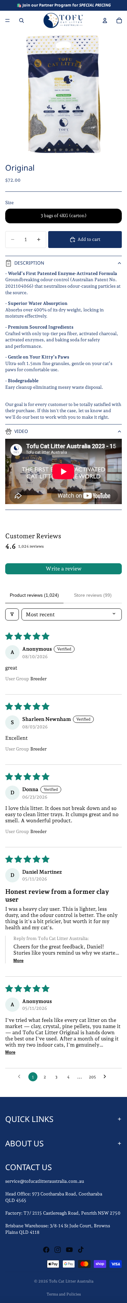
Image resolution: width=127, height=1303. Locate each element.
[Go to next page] (106, 1076)
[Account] (105, 20)
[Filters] (12, 614)
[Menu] (7, 20)
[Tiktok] (81, 1250)
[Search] (21, 20)
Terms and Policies (64, 1294)
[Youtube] (69, 1250)
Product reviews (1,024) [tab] (34, 595)
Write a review (63, 569)
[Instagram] (58, 1250)
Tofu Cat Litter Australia (71, 1281)
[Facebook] (46, 1250)
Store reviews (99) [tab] (93, 595)
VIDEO (21, 431)
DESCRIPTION (29, 263)
